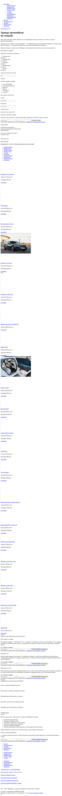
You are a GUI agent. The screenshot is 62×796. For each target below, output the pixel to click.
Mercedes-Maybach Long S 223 (9, 525)
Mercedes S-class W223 (7, 585)
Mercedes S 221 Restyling (7, 174)
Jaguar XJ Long (5, 387)
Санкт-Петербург (7, 84)
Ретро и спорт (11, 10)
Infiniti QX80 (4, 347)
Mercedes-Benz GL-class (7, 224)
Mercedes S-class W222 (7, 294)
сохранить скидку (36, 120)
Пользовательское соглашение (9, 777)
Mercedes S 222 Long (6, 263)
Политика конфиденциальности (9, 780)
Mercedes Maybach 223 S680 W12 (10, 324)
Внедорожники (11, 14)
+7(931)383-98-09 (15, 769)
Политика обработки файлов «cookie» (11, 783)
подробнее (3, 182)
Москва (5, 89)
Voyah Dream (4, 205)
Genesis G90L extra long (7, 433)
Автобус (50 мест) (4, 69)
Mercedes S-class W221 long (8, 561)
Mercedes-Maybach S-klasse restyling (10, 502)
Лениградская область (9, 86)
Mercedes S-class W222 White (8, 605)
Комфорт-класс (11, 8)
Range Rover (4, 451)
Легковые (9, 12)
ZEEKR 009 (4, 628)
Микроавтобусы (11, 17)
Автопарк (6, 4)
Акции (6, 20)
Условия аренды (8, 21)
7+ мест (9, 11)
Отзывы (6, 23)
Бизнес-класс (10, 7)
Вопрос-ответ (7, 24)
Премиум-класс (11, 5)
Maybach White (5, 409)
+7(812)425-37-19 (5, 28)
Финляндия (6, 90)
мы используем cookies (36, 793)
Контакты (6, 26)
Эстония (5, 92)
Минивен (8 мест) (4, 63)
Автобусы (10, 18)
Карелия (5, 87)
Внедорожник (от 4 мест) (5, 60)
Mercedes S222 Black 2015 (8, 541)
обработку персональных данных (36, 122)
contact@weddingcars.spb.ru (8, 775)
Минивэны (10, 15)
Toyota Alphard (5, 472)
